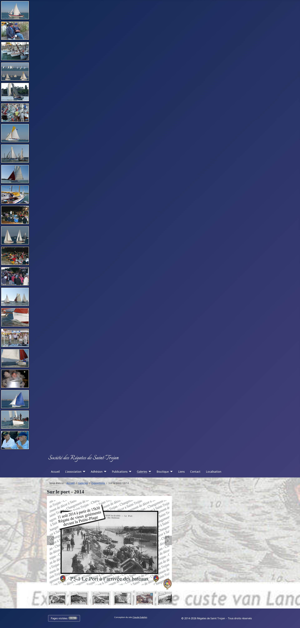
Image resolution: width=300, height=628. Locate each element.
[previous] (52, 540)
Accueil (55, 471)
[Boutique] (171, 472)
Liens (181, 471)
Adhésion (96, 471)
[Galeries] (149, 472)
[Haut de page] (295, 622)
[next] (166, 540)
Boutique (163, 471)
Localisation (213, 471)
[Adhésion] (104, 472)
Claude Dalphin (139, 617)
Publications (120, 471)
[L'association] (83, 472)
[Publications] (129, 472)
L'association (73, 471)
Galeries (142, 471)
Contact (195, 471)
